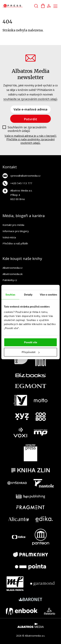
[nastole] (43, 483)
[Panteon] (41, 537)
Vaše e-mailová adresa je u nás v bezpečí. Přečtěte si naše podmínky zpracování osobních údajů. (31, 139)
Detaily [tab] (28, 294)
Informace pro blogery (16, 231)
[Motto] (40, 400)
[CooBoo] (40, 416)
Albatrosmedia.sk (13, 274)
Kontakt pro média (13, 225)
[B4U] (31, 496)
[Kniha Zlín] (30, 470)
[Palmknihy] (30, 554)
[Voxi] (20, 432)
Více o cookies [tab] (48, 294)
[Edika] (44, 519)
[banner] (22, 6)
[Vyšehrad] (17, 483)
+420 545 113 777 (21, 183)
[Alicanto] (18, 519)
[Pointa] (30, 566)
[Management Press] (40, 432)
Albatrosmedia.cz (13, 267)
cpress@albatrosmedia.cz (25, 175)
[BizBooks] (30, 375)
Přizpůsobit (28, 352)
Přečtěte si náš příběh (15, 243)
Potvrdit (30, 119)
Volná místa (9, 237)
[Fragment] (30, 507)
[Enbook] (22, 611)
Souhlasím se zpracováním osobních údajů (27, 129)
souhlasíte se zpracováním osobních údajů (30, 99)
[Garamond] (42, 583)
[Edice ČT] (18, 537)
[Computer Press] (30, 453)
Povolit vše (30, 342)
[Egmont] (31, 386)
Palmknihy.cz (10, 280)
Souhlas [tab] (10, 294)
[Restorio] (49, 611)
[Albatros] (20, 400)
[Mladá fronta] (15, 583)
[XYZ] (22, 416)
